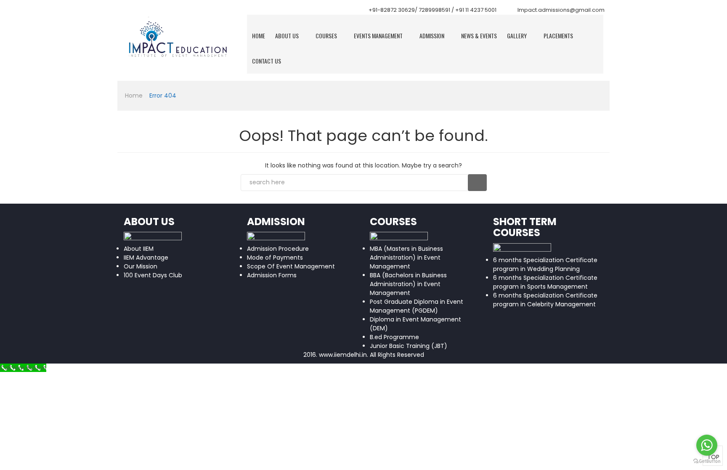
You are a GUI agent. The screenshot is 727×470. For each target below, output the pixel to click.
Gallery (517, 35)
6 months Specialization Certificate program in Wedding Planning (545, 264)
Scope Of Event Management (291, 266)
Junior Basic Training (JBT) (408, 346)
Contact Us (266, 60)
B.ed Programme (394, 337)
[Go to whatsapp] (706, 445)
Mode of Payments (275, 257)
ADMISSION (431, 35)
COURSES (326, 35)
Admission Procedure (278, 248)
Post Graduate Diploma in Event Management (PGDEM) (416, 306)
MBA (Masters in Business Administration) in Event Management (406, 257)
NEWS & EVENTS (479, 35)
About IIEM (139, 248)
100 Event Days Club (153, 275)
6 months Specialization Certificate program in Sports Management (545, 282)
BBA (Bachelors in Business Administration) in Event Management (408, 284)
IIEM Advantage (146, 257)
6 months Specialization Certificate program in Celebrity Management (545, 299)
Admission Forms (272, 275)
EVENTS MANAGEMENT (378, 35)
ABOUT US (287, 35)
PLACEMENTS (558, 35)
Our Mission (140, 266)
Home (258, 35)
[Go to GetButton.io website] (706, 461)
